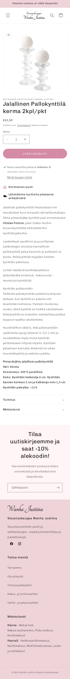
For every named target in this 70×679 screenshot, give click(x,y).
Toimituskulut (24, 125)
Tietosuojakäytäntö (19, 585)
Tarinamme (14, 567)
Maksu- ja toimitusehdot (22, 594)
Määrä (6, 131)
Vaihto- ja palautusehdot (22, 602)
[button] (8, 15)
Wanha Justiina (27, 672)
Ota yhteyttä (15, 576)
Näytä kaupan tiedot (19, 177)
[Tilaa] (58, 487)
